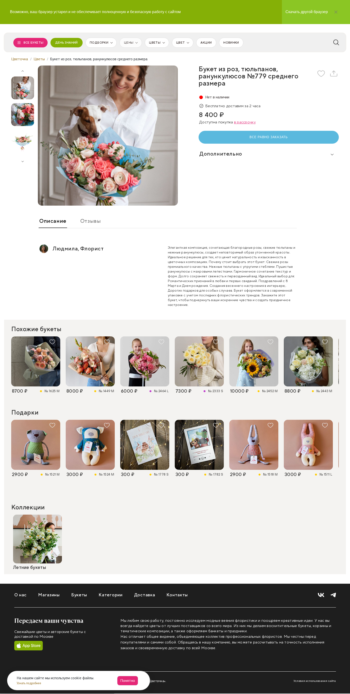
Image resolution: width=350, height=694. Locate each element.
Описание (52, 221)
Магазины (49, 595)
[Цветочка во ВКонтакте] (321, 595)
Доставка (144, 595)
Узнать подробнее (29, 683)
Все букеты (34, 43)
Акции (206, 43)
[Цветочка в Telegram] (333, 595)
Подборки (99, 43)
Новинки (231, 43)
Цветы (154, 43)
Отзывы (90, 221)
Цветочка (19, 59)
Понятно (127, 680)
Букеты (79, 595)
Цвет (180, 43)
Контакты (177, 595)
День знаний (66, 43)
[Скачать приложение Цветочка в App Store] (28, 646)
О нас (20, 595)
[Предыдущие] (22, 69)
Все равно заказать (269, 137)
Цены (128, 43)
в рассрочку (245, 122)
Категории (110, 595)
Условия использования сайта (315, 681)
